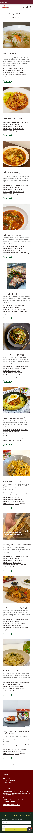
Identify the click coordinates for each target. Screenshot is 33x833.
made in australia (8, 75)
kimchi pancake (17, 625)
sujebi (29, 253)
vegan (17, 131)
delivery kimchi (7, 68)
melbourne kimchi (20, 75)
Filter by (14, 17)
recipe (5, 77)
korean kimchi (7, 72)
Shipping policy (7, 782)
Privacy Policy (7, 779)
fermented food (18, 68)
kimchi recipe (7, 128)
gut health (17, 124)
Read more (7, 81)
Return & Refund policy (10, 781)
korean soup (16, 250)
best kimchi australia (9, 122)
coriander (14, 305)
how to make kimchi (9, 309)
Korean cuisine (7, 191)
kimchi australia (18, 70)
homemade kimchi (16, 747)
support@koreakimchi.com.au (11, 804)
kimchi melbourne (8, 686)
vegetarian (6, 314)
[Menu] (30, 6)
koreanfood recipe (18, 72)
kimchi (18, 370)
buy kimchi (6, 185)
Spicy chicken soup (20, 194)
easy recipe (24, 122)
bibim (18, 122)
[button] (16, 829)
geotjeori (16, 368)
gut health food (8, 70)
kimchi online (18, 126)
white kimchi (12, 77)
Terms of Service (8, 777)
